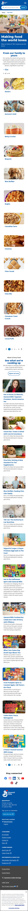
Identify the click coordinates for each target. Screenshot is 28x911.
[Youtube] (22, 778)
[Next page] (21, 349)
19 (18, 765)
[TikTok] (16, 783)
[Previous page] (6, 349)
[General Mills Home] (4, 3)
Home (3, 12)
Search (23, 7)
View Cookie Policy (19, 905)
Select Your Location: (8, 819)
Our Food (9, 12)
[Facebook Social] (5, 778)
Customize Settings (14, 908)
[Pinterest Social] (12, 783)
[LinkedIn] (14, 778)
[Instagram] (10, 778)
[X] (19, 778)
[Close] (26, 892)
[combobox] (11, 7)
